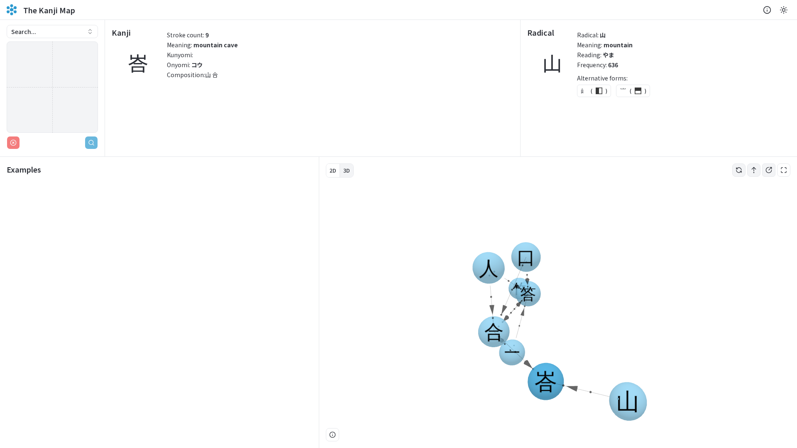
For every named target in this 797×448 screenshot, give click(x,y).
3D (346, 170)
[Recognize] (91, 142)
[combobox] (52, 31)
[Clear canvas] (13, 142)
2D (333, 170)
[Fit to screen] (783, 170)
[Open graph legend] (332, 434)
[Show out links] (768, 170)
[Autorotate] (739, 170)
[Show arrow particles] (753, 170)
